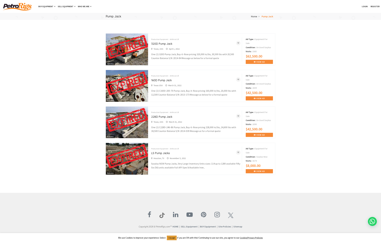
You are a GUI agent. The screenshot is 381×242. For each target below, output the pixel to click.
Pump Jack (267, 16)
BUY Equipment (208, 226)
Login (365, 6)
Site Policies (224, 226)
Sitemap (237, 226)
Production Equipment (159, 39)
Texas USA (158, 85)
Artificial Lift (174, 39)
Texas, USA (158, 49)
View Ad (260, 62)
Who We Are (84, 6)
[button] (358, 6)
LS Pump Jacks (160, 153)
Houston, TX (159, 158)
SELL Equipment (189, 226)
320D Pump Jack (161, 43)
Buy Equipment (46, 6)
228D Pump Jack (161, 116)
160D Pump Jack (161, 80)
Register (375, 6)
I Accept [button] (172, 238)
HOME (175, 226)
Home (254, 16)
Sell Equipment (66, 6)
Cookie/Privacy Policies (251, 237)
